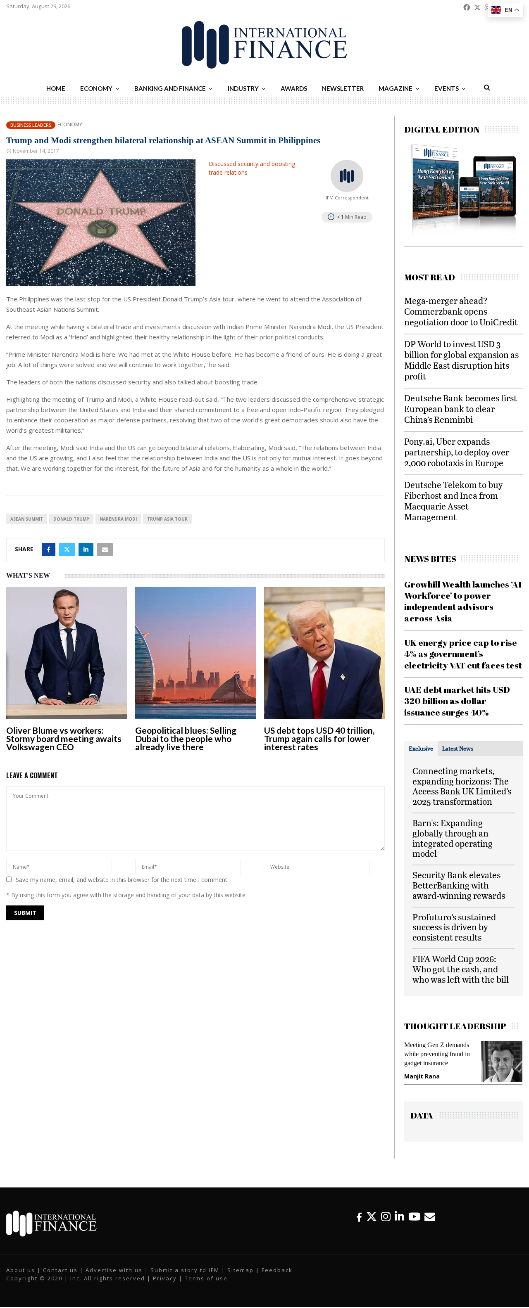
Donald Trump (71, 519)
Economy (96, 88)
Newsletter (343, 88)
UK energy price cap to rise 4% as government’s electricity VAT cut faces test (463, 654)
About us (20, 1270)
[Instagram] (386, 1216)
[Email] (429, 1216)
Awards (294, 88)
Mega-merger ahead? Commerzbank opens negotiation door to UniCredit (461, 311)
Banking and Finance (170, 88)
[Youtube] (414, 1216)
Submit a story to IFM (184, 1270)
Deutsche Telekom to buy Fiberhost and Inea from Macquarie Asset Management (453, 501)
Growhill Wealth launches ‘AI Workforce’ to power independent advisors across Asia (463, 601)
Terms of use (206, 1278)
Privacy (165, 1278)
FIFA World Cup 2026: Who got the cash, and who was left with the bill (460, 969)
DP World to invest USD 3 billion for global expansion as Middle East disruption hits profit (461, 360)
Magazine (395, 88)
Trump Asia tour (167, 519)
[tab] (421, 748)
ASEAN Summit (26, 519)
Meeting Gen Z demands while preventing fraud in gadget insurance (437, 1053)
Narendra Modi (118, 519)
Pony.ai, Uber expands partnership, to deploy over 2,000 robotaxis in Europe (456, 452)
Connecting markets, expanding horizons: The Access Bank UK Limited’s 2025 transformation (461, 786)
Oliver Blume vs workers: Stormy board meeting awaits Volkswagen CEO (64, 738)
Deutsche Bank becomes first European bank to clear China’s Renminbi (460, 408)
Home (55, 88)
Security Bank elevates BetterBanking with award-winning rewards (458, 885)
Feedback (277, 1270)
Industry (243, 88)
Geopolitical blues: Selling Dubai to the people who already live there (185, 738)
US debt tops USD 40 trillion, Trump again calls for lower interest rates (319, 738)
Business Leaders (30, 125)
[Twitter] (371, 1216)
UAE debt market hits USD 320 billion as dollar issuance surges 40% (457, 701)
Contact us (60, 1270)
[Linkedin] (399, 1216)
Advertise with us (114, 1270)
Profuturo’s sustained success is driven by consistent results (454, 927)
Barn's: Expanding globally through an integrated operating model (452, 838)
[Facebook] (359, 1216)
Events (446, 88)
